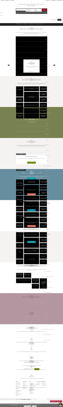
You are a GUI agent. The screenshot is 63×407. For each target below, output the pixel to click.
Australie (37, 12)
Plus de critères (45, 12)
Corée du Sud (30, 12)
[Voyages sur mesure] (30, 9)
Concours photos (31, 392)
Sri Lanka (33, 12)
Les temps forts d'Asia (25, 388)
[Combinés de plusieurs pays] (37, 11)
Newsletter (12, 0)
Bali (23, 12)
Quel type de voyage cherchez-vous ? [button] (56, 401)
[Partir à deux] (37, 9)
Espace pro (2, 0)
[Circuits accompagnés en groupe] (30, 10)
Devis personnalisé (60, 0)
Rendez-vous (48, 0)
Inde (35, 12)
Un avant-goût (24, 384)
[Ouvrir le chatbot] (60, 404)
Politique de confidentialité (31, 402)
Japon (27, 12)
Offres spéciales (17, 395)
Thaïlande (21, 12)
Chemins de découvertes (25, 385)
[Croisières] (30, 11)
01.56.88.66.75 (53, 0)
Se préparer (24, 383)
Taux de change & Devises (18, 384)
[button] (58, 20)
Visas (16, 385)
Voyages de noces (18, 393)
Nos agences (7, 0)
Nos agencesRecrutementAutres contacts (38, 384)
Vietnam (25, 12)
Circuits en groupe (18, 391)
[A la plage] (37, 10)
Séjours (16, 392)
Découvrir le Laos (54, 20)
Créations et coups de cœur (33, 385)
